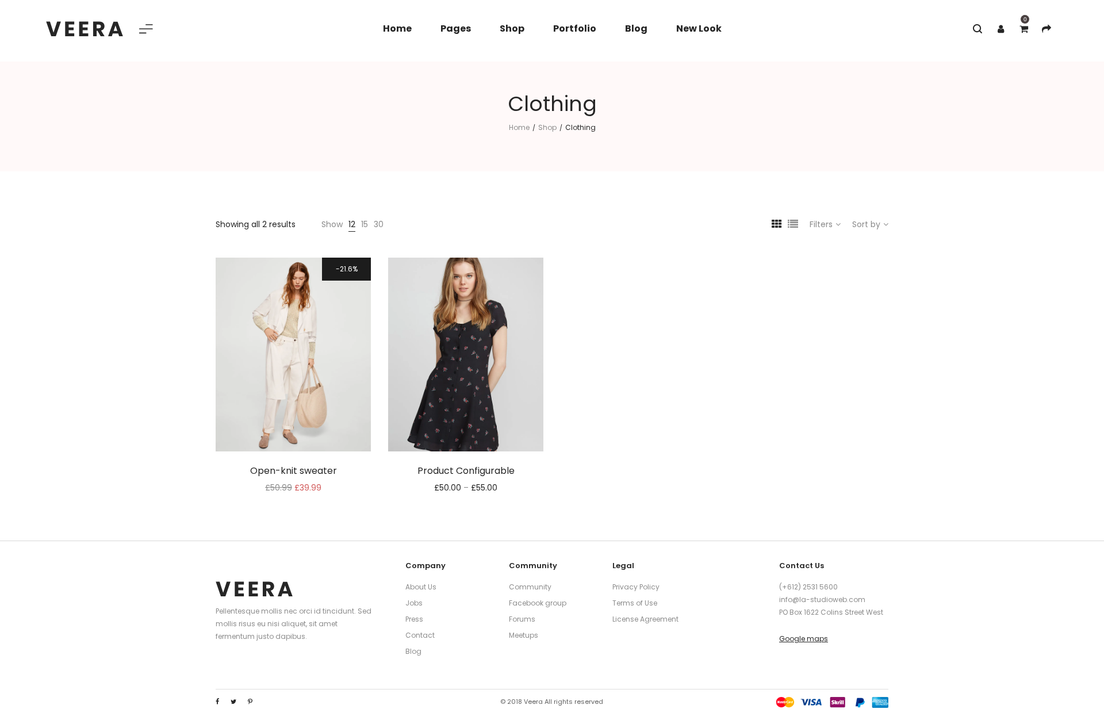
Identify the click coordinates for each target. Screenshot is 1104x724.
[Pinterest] (250, 701)
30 (379, 224)
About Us (420, 587)
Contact (420, 635)
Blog (413, 651)
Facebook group (537, 603)
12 (351, 224)
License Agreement (645, 619)
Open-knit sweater (293, 470)
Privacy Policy (636, 587)
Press (414, 619)
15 (364, 224)
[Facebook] (217, 701)
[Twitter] (233, 701)
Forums (522, 619)
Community (530, 587)
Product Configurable (466, 470)
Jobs (414, 603)
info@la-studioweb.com (822, 599)
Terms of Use (634, 603)
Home (519, 127)
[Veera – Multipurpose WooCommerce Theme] (84, 29)
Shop (547, 127)
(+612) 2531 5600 (808, 587)
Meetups (523, 635)
